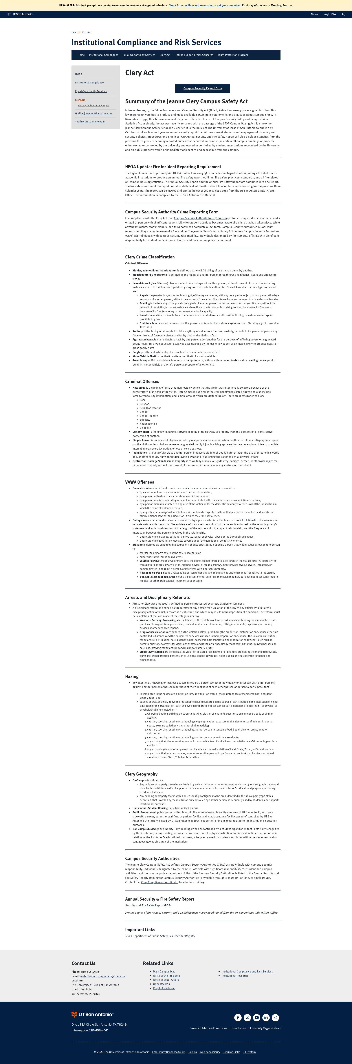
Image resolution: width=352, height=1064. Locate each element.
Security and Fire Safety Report (93, 105)
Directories (238, 1028)
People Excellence (164, 988)
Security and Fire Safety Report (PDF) (148, 905)
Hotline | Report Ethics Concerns (194, 55)
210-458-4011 (98, 1030)
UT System (249, 1052)
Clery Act (86, 32)
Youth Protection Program (233, 55)
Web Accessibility (209, 1052)
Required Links (231, 1052)
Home (75, 32)
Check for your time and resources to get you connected (205, 5)
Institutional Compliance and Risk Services (146, 42)
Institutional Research (235, 976)
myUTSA (330, 14)
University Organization (264, 1028)
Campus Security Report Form (203, 88)
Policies (192, 1052)
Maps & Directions (214, 1028)
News (314, 14)
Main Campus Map (164, 971)
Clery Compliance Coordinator (159, 882)
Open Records (161, 984)
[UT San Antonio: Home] (20, 14)
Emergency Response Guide (168, 1052)
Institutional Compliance (103, 55)
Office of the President (166, 976)
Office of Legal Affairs (166, 980)
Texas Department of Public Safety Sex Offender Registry (160, 936)
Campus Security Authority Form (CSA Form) (201, 218)
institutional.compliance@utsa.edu (102, 976)
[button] (343, 14)
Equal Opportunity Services (139, 55)
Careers (193, 1028)
